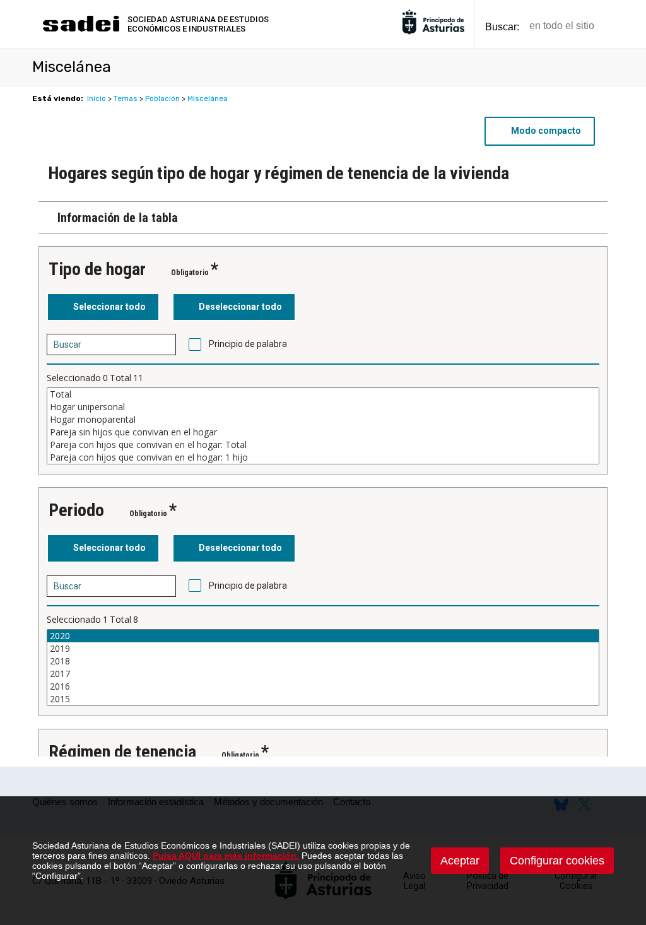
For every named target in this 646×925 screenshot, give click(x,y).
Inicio (96, 98)
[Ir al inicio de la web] (80, 30)
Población (162, 98)
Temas (126, 98)
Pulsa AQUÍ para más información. (226, 856)
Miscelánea (207, 98)
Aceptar (459, 860)
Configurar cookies (557, 860)
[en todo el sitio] (625, 26)
